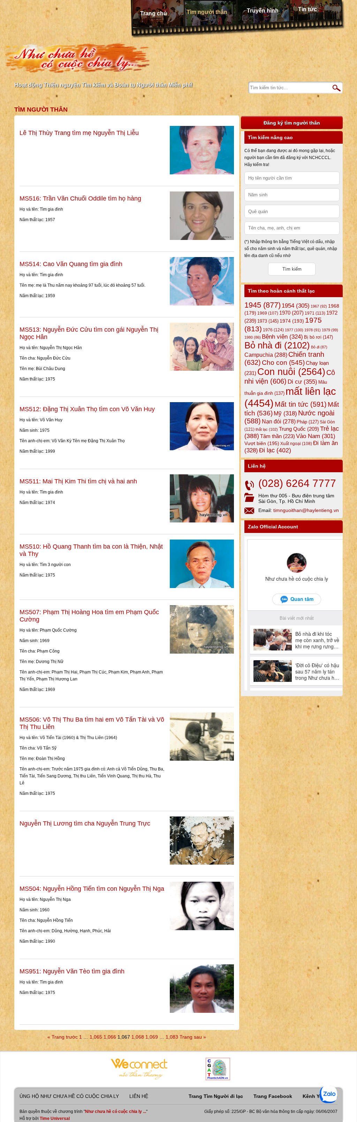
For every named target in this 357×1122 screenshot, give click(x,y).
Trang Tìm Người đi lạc (216, 1096)
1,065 (96, 1037)
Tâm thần (277, 436)
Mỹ (285, 413)
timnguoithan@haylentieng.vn (306, 510)
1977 (294, 330)
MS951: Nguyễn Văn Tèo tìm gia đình (72, 971)
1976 (273, 329)
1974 (292, 321)
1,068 (137, 1037)
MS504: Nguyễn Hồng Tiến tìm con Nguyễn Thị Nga (92, 888)
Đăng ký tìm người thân (292, 123)
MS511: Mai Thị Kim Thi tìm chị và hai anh (78, 481)
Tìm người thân (207, 12)
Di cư (302, 381)
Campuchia (265, 355)
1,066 (110, 1037)
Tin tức (307, 9)
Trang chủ (153, 13)
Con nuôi (291, 372)
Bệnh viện (282, 336)
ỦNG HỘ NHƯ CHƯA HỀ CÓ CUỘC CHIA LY (69, 1096)
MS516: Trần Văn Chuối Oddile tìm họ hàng (80, 198)
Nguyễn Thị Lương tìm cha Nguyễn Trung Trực (85, 823)
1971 (315, 313)
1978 (312, 330)
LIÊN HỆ (138, 1096)
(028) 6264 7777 (297, 483)
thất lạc (267, 429)
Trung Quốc (299, 429)
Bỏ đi (319, 347)
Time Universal (55, 1118)
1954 (296, 305)
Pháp (308, 422)
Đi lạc (275, 450)
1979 (330, 330)
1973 (268, 321)
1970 (291, 313)
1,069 (151, 1037)
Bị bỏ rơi (318, 337)
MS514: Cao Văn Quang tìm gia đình (71, 264)
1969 (267, 313)
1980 (252, 337)
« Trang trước (62, 1037)
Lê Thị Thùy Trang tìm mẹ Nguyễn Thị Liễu (79, 132)
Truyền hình (263, 11)
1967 (319, 306)
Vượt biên (261, 443)
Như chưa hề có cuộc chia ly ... (115, 1111)
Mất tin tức (301, 404)
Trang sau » (193, 1037)
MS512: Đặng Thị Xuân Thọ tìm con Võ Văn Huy (87, 409)
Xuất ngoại (296, 443)
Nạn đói (279, 421)
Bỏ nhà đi (277, 345)
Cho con (283, 362)
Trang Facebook (272, 1096)
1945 (262, 305)
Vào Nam (315, 436)
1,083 (172, 1037)
